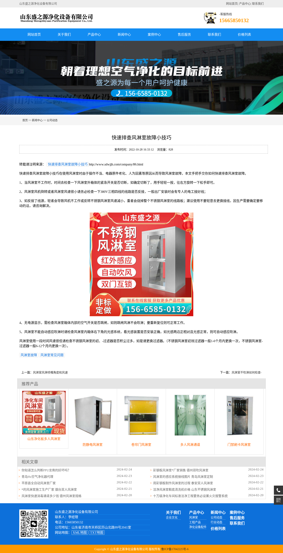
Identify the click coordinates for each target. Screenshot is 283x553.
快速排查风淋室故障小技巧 (68, 164)
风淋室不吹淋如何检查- (247, 372)
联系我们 (258, 3)
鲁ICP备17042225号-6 (175, 549)
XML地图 (80, 532)
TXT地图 (96, 532)
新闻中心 (124, 34)
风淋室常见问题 (52, 355)
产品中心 (245, 3)
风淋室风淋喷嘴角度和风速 (50, 372)
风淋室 (193, 517)
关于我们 (64, 34)
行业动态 (216, 522)
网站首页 (232, 3)
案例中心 (154, 34)
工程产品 (195, 522)
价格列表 (244, 34)
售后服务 (184, 34)
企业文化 (172, 517)
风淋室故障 (29, 355)
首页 (25, 120)
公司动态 (52, 120)
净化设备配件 (198, 527)
